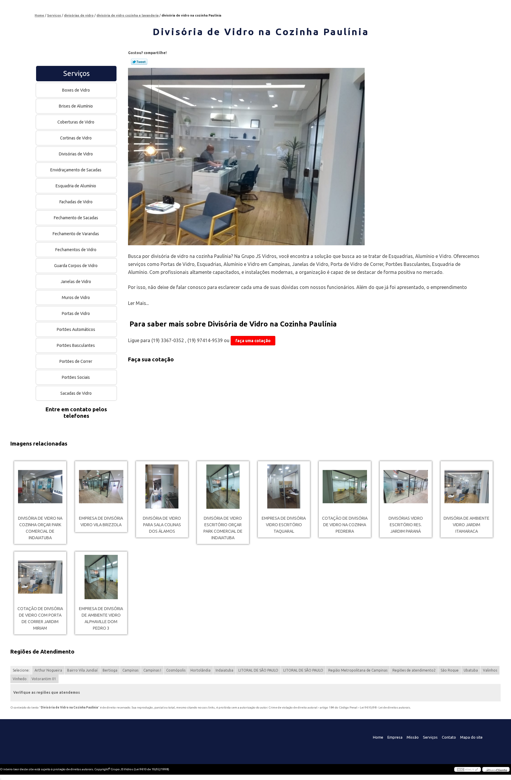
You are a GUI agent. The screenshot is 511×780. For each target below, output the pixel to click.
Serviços (76, 73)
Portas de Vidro (76, 313)
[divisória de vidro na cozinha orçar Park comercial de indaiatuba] (40, 486)
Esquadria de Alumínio (76, 185)
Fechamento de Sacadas (76, 217)
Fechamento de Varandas (76, 233)
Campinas (130, 670)
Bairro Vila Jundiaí (82, 670)
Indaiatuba (224, 670)
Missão (413, 737)
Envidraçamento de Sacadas (75, 170)
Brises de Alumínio (76, 106)
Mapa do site (471, 737)
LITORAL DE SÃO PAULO (258, 670)
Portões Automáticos (76, 329)
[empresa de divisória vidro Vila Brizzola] (101, 486)
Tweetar (139, 62)
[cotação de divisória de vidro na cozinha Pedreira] (345, 486)
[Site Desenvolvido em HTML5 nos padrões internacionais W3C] (467, 769)
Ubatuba (471, 670)
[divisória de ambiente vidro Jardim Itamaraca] (467, 486)
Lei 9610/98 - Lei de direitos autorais (385, 707)
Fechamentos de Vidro (75, 249)
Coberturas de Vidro (75, 122)
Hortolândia (200, 670)
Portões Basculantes (76, 345)
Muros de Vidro (76, 297)
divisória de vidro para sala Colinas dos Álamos (162, 525)
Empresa (394, 737)
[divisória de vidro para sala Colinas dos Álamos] (162, 486)
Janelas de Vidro (76, 281)
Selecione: (21, 670)
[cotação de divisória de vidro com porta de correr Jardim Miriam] (40, 577)
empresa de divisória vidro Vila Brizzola (101, 521)
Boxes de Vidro (76, 90)
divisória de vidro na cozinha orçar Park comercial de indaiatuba (40, 528)
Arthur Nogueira (48, 670)
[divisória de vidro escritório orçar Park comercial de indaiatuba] (223, 486)
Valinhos (490, 670)
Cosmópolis (175, 670)
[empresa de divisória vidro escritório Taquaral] (284, 486)
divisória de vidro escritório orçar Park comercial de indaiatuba (222, 528)
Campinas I (152, 670)
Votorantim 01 (44, 679)
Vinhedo (20, 679)
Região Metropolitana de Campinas (357, 670)
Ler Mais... (138, 303)
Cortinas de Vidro (76, 138)
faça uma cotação (253, 340)
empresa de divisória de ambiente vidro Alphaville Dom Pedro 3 (101, 618)
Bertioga (110, 670)
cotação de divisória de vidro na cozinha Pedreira (345, 525)
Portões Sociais (76, 377)
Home (378, 737)
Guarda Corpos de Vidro (76, 265)
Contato (449, 737)
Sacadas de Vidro (76, 393)
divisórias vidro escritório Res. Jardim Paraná (406, 525)
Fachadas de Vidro (76, 201)
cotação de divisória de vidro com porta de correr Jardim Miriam (40, 618)
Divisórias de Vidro (76, 154)
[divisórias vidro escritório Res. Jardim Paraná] (406, 486)
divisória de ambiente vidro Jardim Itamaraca (466, 525)
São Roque (450, 670)
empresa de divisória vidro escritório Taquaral (284, 525)
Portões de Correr (75, 361)
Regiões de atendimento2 (414, 670)
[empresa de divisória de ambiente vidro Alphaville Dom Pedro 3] (101, 577)
